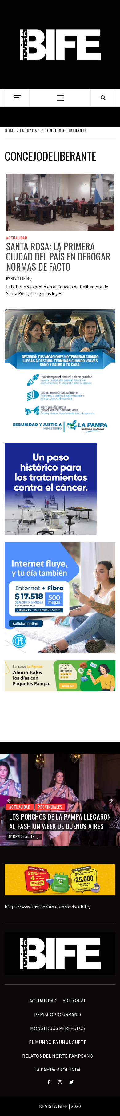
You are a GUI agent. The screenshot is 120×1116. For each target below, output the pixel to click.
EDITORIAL (74, 1000)
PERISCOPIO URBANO (57, 1014)
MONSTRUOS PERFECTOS (57, 1028)
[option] (60, 800)
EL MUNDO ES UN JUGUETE (57, 1042)
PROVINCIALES (50, 806)
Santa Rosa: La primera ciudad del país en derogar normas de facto (58, 256)
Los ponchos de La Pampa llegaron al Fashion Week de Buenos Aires (60, 821)
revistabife (20, 278)
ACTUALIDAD (16, 238)
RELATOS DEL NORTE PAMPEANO (57, 1056)
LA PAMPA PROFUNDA (57, 1070)
